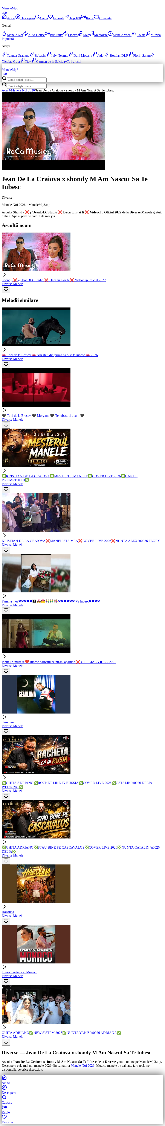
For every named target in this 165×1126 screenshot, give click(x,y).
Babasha (40, 55)
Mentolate (101, 35)
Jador (101, 55)
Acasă (11, 18)
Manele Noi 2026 (23, 90)
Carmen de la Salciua (50, 61)
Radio (90, 18)
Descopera (9, 1092)
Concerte (105, 18)
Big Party (56, 35)
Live (86, 35)
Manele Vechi (122, 35)
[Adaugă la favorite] (6, 289)
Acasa (6, 1083)
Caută (44, 18)
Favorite (58, 18)
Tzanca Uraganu (18, 55)
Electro (73, 35)
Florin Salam (142, 55)
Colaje (141, 35)
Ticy (28, 61)
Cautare (7, 1102)
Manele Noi (15, 35)
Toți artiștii (73, 61)
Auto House (36, 35)
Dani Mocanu (82, 55)
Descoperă (27, 18)
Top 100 (75, 18)
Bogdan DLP (119, 55)
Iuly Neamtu (59, 55)
